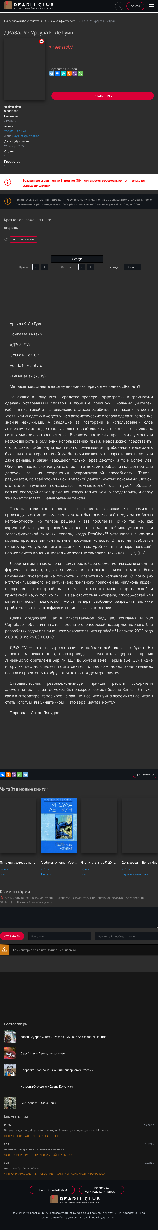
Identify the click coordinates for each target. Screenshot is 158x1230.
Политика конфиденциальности (102, 1189)
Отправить (12, 936)
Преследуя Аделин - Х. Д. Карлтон (33, 1136)
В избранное (147, 774)
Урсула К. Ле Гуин (15, 131)
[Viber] (74, 73)
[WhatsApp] (80, 73)
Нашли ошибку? (63, 46)
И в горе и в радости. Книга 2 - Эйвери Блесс (40, 1155)
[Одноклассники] (69, 73)
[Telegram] (51, 73)
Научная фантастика (62, 21)
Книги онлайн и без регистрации (24, 21)
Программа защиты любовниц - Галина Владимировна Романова (56, 1173)
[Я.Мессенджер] (63, 73)
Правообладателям (52, 1190)
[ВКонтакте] (57, 73)
